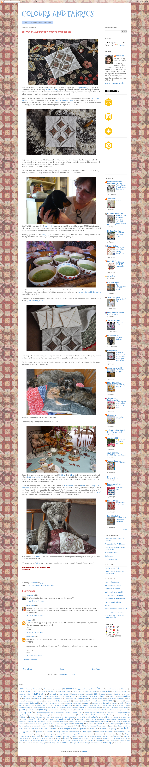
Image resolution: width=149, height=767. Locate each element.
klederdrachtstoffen (121, 715)
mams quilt (80, 719)
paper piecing (116, 724)
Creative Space (112, 314)
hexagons (25, 712)
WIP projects (75, 743)
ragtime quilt (74, 732)
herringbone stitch (122, 710)
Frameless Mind (113, 282)
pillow (27, 726)
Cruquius (119, 701)
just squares (57, 715)
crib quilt (76, 701)
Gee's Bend (33, 710)
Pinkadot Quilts (112, 501)
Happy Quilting (112, 246)
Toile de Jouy (66, 740)
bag (95, 694)
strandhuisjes (107, 736)
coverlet (46, 701)
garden (22, 710)
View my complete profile (114, 83)
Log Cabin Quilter (113, 516)
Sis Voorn (30, 595)
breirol (112, 696)
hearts (112, 710)
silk (120, 734)
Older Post (96, 669)
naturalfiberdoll (94, 722)
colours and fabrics (34, 701)
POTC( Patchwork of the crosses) (94, 726)
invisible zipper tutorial (113, 585)
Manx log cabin (91, 719)
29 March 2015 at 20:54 (35, 601)
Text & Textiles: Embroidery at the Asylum (121, 187)
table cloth (34, 738)
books (102, 696)
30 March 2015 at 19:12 (35, 632)
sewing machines (76, 734)
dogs (34, 585)
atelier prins (111, 415)
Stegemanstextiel (111, 559)
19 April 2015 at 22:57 (34, 655)
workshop (50, 585)
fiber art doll (52, 708)
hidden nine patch (43, 712)
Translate (122, 45)
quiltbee (83, 729)
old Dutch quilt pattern (63, 724)
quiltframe (103, 729)
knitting (32, 717)
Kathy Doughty (82, 715)
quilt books (118, 726)
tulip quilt (99, 741)
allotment (22, 691)
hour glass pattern (57, 712)
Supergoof (117, 736)
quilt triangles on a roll (68, 729)
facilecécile (111, 276)
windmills (65, 743)
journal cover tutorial (112, 589)
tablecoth (43, 738)
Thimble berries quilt (25, 740)
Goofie (61, 710)
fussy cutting (124, 707)
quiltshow (48, 732)
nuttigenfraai (112, 351)
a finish (99, 688)
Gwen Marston (80, 710)
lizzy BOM (115, 717)
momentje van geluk (114, 368)
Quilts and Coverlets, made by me (41, 22)
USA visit (121, 740)
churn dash (120, 699)
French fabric (106, 707)
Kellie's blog (95, 715)
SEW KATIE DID (113, 453)
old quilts (98, 724)
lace (48, 717)
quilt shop (43, 729)
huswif (75, 712)
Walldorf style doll (53, 743)
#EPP (21, 689)
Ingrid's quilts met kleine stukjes (89, 292)
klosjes (22, 717)
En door (118, 200)
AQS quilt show (64, 694)
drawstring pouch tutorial (114, 595)
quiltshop (39, 732)
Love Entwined (35, 719)
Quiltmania (109, 556)
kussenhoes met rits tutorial (115, 599)
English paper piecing (91, 705)
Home (25, 22)
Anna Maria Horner (64, 691)
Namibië (84, 721)
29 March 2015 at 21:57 (35, 615)
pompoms (61, 726)
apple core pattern (25, 694)
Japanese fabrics (33, 715)
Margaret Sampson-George (107, 719)
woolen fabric (95, 743)
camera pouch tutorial (113, 602)
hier (94, 479)
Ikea (80, 712)
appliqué (53, 694)
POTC (76, 726)
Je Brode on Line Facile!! (116, 430)
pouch (111, 726)
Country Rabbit (112, 438)
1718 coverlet (68, 689)
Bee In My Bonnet (113, 261)
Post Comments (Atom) (66, 674)
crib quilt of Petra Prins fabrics (91, 701)
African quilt (124, 689)
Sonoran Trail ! (121, 463)
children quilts (110, 698)
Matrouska (50, 721)
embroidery (67, 705)
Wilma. (72, 475)
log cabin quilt (125, 717)
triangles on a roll (78, 741)
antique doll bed (79, 691)
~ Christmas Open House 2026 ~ (120, 235)
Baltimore (118, 694)
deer (42, 703)
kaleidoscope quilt (69, 715)
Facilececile (119, 705)
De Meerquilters (113, 336)
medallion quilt (61, 722)
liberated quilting (70, 717)
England (78, 705)
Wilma (38, 557)
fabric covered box (108, 705)
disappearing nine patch (73, 703)
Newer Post (27, 669)
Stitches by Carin (113, 320)
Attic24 (109, 476)
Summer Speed (112, 478)
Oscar (107, 724)
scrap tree (39, 734)
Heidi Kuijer (31, 637)
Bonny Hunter (93, 696)
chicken (101, 698)
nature (105, 722)
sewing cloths (62, 734)
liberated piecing (57, 717)
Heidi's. (62, 475)
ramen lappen (41, 585)
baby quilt (89, 694)
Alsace (29, 691)
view (34, 743)
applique (38, 694)
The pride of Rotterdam (120, 738)
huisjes (67, 713)
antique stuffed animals (120, 691)
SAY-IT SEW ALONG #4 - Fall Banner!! (120, 265)
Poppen (69, 726)
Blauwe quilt (70, 696)
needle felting (116, 721)
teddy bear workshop (35, 477)
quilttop (57, 731)
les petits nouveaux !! (114, 432)
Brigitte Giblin (123, 696)
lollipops (24, 719)
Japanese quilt (46, 715)
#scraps (58, 689)
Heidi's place (68, 486)
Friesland (115, 707)
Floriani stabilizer (65, 708)
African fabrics (113, 689)
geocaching (43, 710)
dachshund (34, 703)
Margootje (48, 226)
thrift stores (54, 741)
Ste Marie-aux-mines (70, 736)
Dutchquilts (55, 705)
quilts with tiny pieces (35, 301)
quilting (113, 729)
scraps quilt (50, 734)
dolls (121, 703)
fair (127, 705)
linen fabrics (93, 717)
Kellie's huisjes (107, 715)
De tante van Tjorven (115, 214)
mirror (71, 721)
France (82, 708)
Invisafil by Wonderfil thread (94, 713)
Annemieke (120, 56)
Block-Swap (83, 696)
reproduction (119, 731)
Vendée (27, 743)
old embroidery (77, 724)
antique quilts (105, 691)
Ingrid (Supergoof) (84, 88)
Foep (75, 708)
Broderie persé (38, 699)
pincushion (35, 726)
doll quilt (106, 703)
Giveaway (54, 710)
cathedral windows (82, 699)
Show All (125, 529)
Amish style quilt (39, 691)
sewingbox (100, 734)
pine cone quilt (46, 726)
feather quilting (24, 708)
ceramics (94, 698)
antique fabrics (91, 691)
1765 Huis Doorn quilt (85, 689)
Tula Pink (90, 741)
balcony (110, 694)
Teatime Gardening (114, 461)
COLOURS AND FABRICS (58, 14)
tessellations (106, 738)
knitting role (41, 717)
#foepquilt (37, 689)
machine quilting (66, 719)
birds (62, 696)
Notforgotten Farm (114, 231)
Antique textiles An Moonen (115, 544)
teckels (66, 738)
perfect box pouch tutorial (114, 612)
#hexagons (48, 689)
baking (103, 694)
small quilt (36, 736)
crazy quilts (67, 701)
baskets (32, 696)
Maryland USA (31, 721)
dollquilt (114, 703)
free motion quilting (94, 707)
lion (102, 717)
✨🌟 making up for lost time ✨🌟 (120, 442)
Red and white (106, 732)
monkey (77, 721)
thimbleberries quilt (41, 741)
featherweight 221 (39, 708)
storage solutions (95, 736)
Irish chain (110, 713)
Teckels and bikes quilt (81, 738)
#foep (28, 689)
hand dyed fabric (92, 710)
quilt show (53, 729)
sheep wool (111, 734)
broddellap (27, 699)
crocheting (107, 701)
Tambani (50, 738)
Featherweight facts (112, 568)
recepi (97, 731)
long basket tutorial (112, 582)
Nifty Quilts (31, 605)
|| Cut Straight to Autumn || (116, 455)
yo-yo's (117, 743)
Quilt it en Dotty (52, 90)
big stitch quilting (52, 696)
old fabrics (89, 724)
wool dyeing (85, 743)
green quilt (69, 710)
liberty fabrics (83, 717)
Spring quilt (49, 736)
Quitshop (65, 731)
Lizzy (107, 717)
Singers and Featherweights (112, 399)
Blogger (85, 751)
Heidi (98, 492)
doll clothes (96, 703)
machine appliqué (51, 719)
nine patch (30, 724)
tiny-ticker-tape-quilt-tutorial (116, 609)
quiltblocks (93, 729)
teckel (58, 738)
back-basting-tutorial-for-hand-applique (114, 616)
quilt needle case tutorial (114, 592)
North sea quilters (42, 724)
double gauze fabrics (43, 705)
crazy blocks (55, 701)
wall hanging (41, 743)
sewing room (89, 734)
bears (29, 585)
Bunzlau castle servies (54, 699)
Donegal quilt (29, 705)
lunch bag (108, 606)
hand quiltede (103, 710)
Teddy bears (96, 738)
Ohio (52, 724)
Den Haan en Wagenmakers (54, 703)
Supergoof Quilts (113, 297)
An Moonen (51, 691)
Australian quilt (77, 694)
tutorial (107, 741)
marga (29, 620)
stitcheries (83, 736)
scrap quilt (29, 734)
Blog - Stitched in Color (115, 313)
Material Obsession (112, 553)
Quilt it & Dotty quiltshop (64, 100)
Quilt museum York (31, 729)
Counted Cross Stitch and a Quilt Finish (121, 520)
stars (58, 736)
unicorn (114, 740)
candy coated (69, 698)
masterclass (41, 721)
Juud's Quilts (111, 199)
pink (54, 726)
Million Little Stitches (114, 383)
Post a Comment (30, 660)
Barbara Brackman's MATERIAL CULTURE (114, 182)
